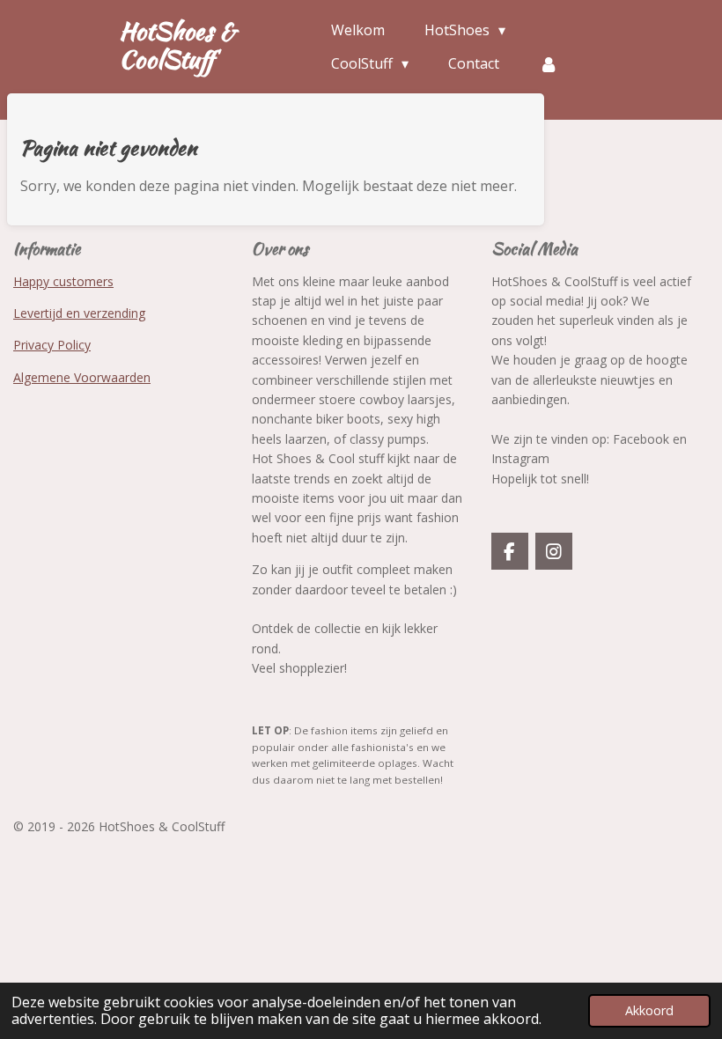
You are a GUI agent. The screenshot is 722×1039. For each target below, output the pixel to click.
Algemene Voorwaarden (82, 377)
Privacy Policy (52, 344)
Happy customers (63, 281)
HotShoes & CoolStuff (177, 45)
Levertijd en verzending (79, 313)
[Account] (548, 63)
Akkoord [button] (649, 1010)
